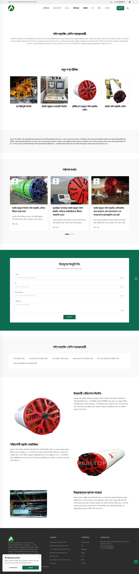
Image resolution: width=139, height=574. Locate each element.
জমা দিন (69, 317)
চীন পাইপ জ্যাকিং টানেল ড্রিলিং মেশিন (108, 359)
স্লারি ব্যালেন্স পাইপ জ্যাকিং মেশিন (58, 542)
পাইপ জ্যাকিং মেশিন (19, 359)
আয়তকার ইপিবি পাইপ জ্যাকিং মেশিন (58, 553)
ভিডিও (99, 8)
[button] (67, 234)
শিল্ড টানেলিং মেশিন (54, 556)
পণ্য (66, 8)
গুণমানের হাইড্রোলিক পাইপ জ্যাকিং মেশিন (25, 363)
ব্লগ (93, 8)
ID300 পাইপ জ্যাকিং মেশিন (115, 106)
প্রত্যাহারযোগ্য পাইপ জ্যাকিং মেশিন (83, 359)
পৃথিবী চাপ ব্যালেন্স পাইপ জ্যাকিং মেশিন (59, 546)
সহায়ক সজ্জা (53, 563)
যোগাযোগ (107, 8)
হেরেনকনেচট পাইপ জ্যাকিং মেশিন (38, 359)
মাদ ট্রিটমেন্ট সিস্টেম (23, 106)
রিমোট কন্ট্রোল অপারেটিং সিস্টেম (54, 106)
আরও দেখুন (15, 224)
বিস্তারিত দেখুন (24, 90)
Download (76, 8)
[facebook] (130, 2)
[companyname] (11, 8)
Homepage (46, 8)
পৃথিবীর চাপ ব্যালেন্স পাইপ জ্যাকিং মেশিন (84, 108)
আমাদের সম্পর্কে (57, 8)
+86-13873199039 (120, 2)
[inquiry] (136, 278)
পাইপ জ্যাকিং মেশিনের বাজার (60, 359)
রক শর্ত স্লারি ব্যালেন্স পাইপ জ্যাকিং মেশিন (60, 549)
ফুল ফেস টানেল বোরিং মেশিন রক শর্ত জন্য (60, 560)
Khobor (85, 8)
